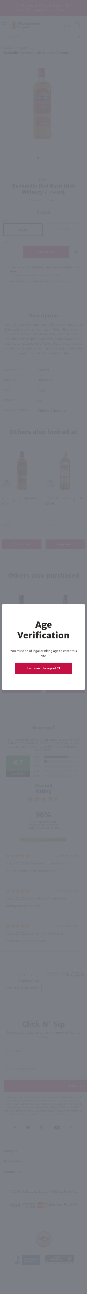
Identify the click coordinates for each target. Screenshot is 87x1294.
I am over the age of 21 (43, 668)
